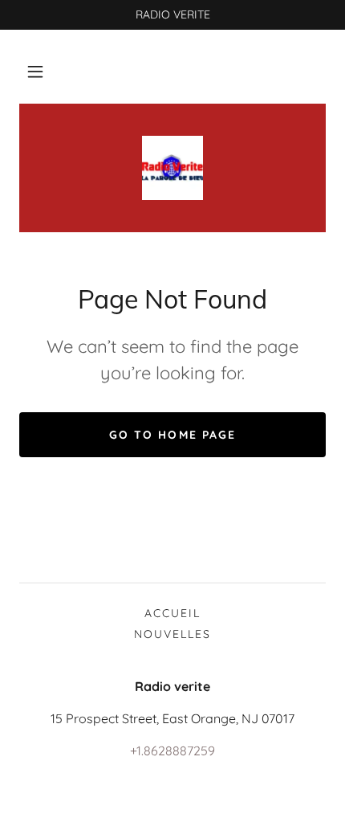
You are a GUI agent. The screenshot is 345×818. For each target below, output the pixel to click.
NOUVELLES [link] (172, 634)
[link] (172, 168)
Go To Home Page (172, 434)
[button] (35, 71)
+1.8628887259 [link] (172, 750)
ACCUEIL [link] (172, 613)
